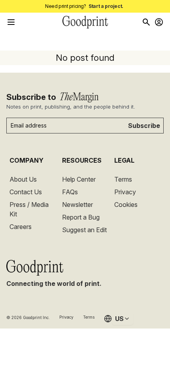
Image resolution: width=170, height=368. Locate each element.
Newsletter (77, 204)
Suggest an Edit (84, 230)
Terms (123, 179)
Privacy (125, 192)
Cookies (126, 204)
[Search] (146, 22)
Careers (20, 227)
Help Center (79, 179)
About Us (23, 179)
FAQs (70, 192)
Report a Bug (81, 217)
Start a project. (106, 6)
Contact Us (25, 192)
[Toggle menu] (11, 22)
